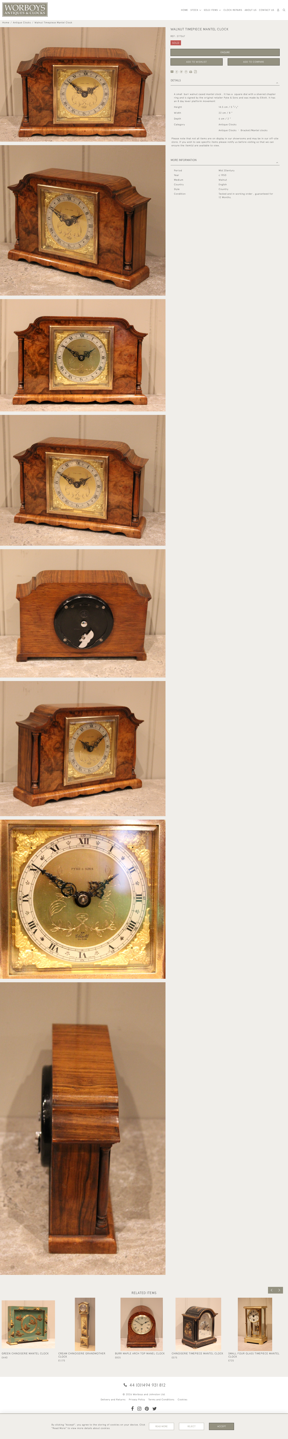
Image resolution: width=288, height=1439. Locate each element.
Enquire (225, 52)
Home (5, 22)
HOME (184, 10)
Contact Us (266, 10)
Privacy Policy (137, 1399)
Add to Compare (253, 61)
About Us (250, 10)
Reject (192, 1426)
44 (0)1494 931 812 (147, 1385)
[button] (284, 10)
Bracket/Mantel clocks (254, 130)
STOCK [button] (194, 10)
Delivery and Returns (113, 1399)
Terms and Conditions (161, 1399)
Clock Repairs (233, 10)
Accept (221, 1426)
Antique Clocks (22, 22)
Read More (161, 1426)
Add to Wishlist (196, 61)
